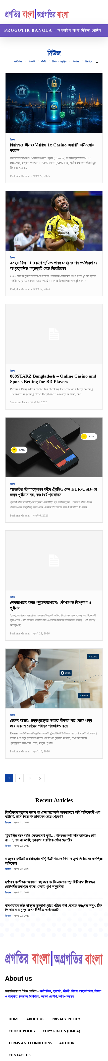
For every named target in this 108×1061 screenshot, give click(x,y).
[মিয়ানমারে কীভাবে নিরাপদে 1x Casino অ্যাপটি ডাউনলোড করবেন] (54, 103)
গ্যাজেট (32, 61)
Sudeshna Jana (18, 402)
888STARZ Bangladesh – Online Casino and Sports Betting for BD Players (53, 379)
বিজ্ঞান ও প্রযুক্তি (59, 61)
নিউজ (12, 139)
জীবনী (43, 61)
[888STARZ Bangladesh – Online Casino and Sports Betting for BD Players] (54, 334)
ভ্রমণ (44, 996)
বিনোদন (76, 61)
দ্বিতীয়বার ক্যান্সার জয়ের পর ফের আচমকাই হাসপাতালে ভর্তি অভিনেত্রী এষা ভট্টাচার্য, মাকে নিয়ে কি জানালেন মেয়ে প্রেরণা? (52, 814)
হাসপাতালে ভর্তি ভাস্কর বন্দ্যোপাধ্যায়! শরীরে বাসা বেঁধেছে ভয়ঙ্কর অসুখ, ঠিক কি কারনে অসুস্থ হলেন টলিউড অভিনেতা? (53, 907)
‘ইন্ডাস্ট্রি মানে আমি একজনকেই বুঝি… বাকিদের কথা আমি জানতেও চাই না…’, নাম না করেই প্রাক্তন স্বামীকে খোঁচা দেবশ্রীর (50, 837)
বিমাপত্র (88, 61)
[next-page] (40, 778)
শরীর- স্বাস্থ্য (66, 996)
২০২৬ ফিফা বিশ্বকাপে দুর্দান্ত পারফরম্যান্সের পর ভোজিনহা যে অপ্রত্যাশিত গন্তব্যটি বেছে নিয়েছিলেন (53, 265)
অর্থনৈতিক (18, 61)
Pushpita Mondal (20, 175)
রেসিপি (53, 996)
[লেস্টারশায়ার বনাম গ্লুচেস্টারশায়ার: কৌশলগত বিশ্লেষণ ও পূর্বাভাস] (54, 560)
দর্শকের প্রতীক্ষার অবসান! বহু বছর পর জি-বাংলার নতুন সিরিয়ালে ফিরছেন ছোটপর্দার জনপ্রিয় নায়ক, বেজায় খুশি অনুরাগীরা (50, 884)
